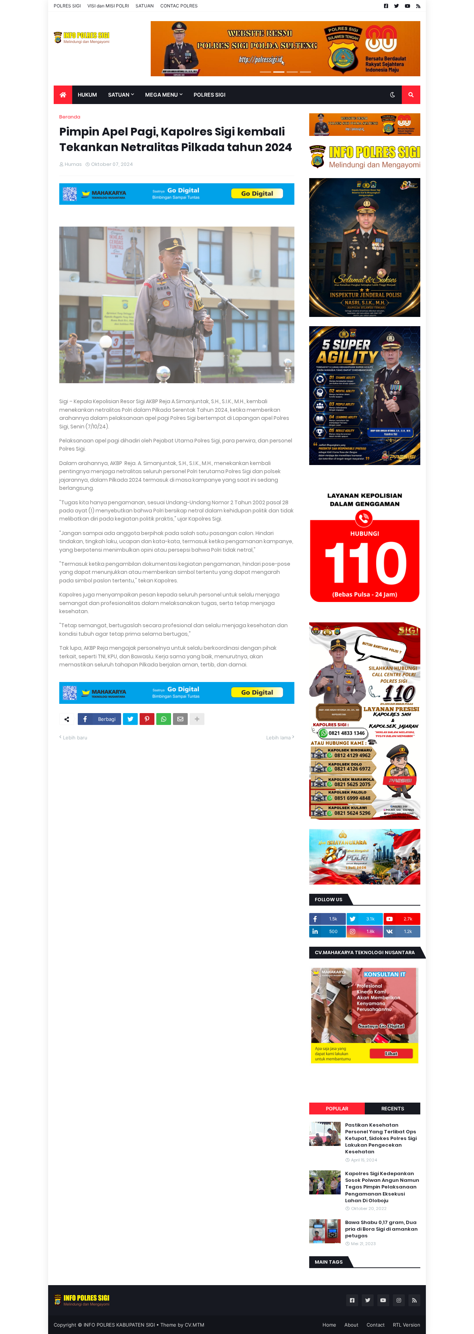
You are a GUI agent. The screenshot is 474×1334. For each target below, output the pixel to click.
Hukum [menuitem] (87, 94)
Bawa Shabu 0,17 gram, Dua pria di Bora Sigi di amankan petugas (381, 1229)
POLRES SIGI (67, 6)
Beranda (69, 116)
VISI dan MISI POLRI (108, 6)
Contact (376, 1325)
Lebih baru (75, 737)
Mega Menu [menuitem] (161, 94)
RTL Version (406, 1325)
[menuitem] (63, 95)
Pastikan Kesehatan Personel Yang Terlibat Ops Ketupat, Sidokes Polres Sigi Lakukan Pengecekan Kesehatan (381, 1139)
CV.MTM (194, 1325)
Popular (337, 1108)
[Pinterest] (147, 719)
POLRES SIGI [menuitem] (210, 94)
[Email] (180, 719)
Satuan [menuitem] (118, 94)
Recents (392, 1108)
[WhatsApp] (163, 719)
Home (329, 1325)
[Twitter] (130, 719)
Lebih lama (278, 737)
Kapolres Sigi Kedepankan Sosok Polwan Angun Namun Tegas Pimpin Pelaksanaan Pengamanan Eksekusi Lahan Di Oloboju (382, 1187)
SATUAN (145, 6)
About (351, 1325)
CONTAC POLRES (179, 6)
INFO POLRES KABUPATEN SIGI (119, 1325)
